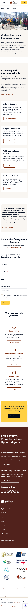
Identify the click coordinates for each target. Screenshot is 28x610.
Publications (4, 513)
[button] (25, 28)
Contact (3, 529)
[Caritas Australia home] (14, 2)
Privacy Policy (6, 297)
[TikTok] (18, 491)
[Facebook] (2, 491)
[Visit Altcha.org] (25, 605)
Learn (7, 8)
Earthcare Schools (11, 176)
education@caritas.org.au (14, 247)
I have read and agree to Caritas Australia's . (15, 296)
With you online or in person (12, 152)
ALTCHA (25, 607)
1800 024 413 (6, 508)
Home (2, 8)
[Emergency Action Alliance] (21, 569)
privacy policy (17, 602)
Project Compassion (11, 129)
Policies (3, 517)
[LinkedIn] (11, 491)
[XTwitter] (5, 491)
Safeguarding (4, 533)
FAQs (2, 521)
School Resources (10, 104)
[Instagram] (8, 491)
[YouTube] (14, 491)
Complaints (4, 525)
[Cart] (6, 2)
